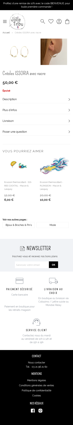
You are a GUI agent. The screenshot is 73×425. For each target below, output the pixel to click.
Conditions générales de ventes (36, 385)
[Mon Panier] (67, 21)
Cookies (36, 395)
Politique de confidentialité (36, 390)
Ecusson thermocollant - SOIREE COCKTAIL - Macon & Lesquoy (18, 185)
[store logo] (17, 21)
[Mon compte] (59, 21)
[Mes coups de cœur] (51, 21)
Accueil (6, 32)
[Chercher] (43, 21)
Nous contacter (36, 362)
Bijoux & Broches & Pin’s (19, 225)
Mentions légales (36, 380)
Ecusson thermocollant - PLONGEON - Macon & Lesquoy (51, 185)
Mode (53, 225)
